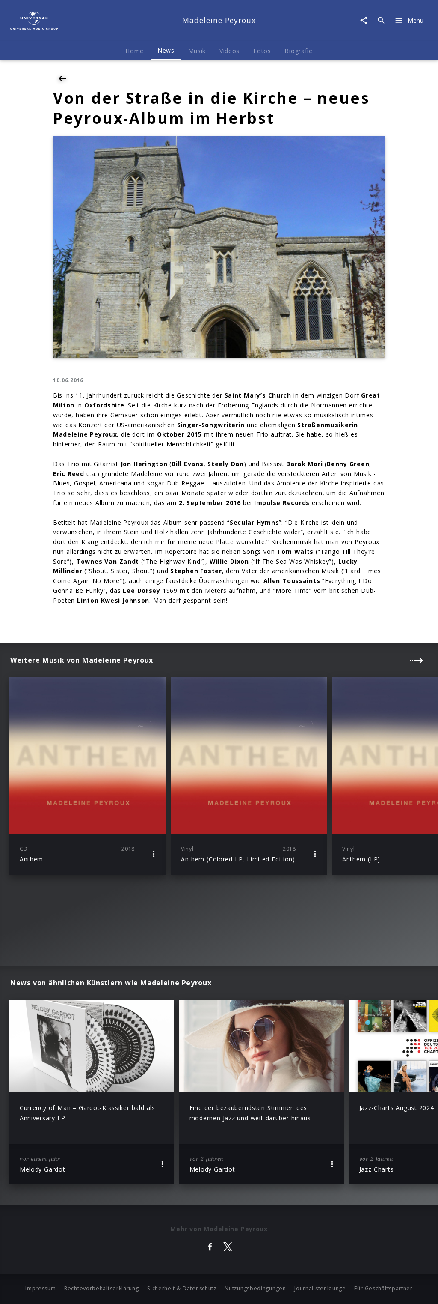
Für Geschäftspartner (383, 1288)
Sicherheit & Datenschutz (181, 1288)
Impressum (40, 1288)
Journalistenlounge (320, 1288)
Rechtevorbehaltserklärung (101, 1288)
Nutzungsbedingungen (255, 1288)
